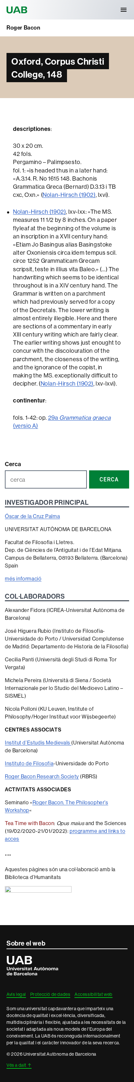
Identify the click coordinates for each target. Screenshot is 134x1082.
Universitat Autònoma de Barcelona (18, 10)
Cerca (13, 464)
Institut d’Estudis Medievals (38, 742)
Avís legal (16, 994)
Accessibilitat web (93, 994)
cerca (109, 479)
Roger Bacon (23, 27)
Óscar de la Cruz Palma (32, 516)
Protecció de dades (50, 994)
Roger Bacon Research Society (42, 776)
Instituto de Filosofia (29, 763)
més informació (23, 578)
